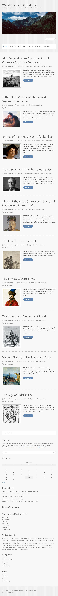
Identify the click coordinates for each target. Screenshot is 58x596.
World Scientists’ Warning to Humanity (27, 169)
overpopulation (38, 545)
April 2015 (5, 517)
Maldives (24, 545)
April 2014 (5, 523)
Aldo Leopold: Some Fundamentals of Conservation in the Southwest (20, 491)
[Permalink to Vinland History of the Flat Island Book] (11, 376)
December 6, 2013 (21, 361)
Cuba (30, 540)
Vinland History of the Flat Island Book (26, 357)
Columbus (34, 105)
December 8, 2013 (21, 320)
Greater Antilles (28, 543)
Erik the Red (5, 543)
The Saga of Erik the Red (17, 395)
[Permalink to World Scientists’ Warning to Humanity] (11, 184)
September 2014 (6, 519)
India (49, 543)
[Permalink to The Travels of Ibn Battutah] (11, 260)
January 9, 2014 (21, 245)
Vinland (21, 549)
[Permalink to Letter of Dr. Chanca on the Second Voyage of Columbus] (11, 119)
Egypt (44, 540)
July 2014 (4, 521)
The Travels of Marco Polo (18, 278)
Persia (48, 545)
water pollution (25, 549)
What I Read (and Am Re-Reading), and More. (33, 447)
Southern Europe (43, 547)
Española (11, 543)
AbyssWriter (9, 66)
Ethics (29, 46)
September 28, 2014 (22, 105)
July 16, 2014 (20, 173)
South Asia (27, 547)
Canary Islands (31, 538)
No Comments (48, 66)
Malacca (19, 545)
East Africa (34, 540)
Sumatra (50, 547)
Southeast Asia (34, 547)
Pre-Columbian (39, 209)
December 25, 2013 (22, 282)
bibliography (24, 538)
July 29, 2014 (20, 141)
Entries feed (5, 577)
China (8, 540)
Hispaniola (35, 543)
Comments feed (6, 579)
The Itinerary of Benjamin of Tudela (24, 316)
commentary (25, 540)
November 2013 (6, 529)
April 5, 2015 (20, 66)
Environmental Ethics (33, 66)
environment (50, 540)
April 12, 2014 (20, 209)
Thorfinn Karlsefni (6, 549)
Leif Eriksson (9, 545)
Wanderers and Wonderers (20, 5)
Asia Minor (10, 538)
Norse (34, 545)
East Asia (40, 540)
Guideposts (12, 46)
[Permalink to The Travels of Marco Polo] (11, 297)
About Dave (48, 46)
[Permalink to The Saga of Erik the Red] (11, 413)
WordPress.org (6, 581)
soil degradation (17, 547)
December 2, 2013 (21, 399)
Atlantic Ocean (17, 538)
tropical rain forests (15, 549)
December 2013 (6, 527)
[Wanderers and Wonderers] (29, 22)
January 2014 (5, 525)
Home (5, 46)
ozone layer (44, 545)
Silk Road (11, 547)
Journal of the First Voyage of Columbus (27, 137)
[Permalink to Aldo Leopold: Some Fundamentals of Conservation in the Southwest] (11, 78)
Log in (4, 575)
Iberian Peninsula (43, 543)
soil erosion (22, 547)
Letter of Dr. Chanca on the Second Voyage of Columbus (16, 494)
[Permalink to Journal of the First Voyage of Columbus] (11, 151)
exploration (19, 543)
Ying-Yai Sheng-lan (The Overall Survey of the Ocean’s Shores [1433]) (20, 501)
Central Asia (45, 538)
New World (29, 545)
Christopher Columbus (15, 540)
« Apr (3, 482)
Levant (14, 545)
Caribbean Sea (38, 538)
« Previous (8, 433)
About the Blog (37, 46)
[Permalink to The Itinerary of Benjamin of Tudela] (11, 337)
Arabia (4, 538)
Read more (28, 80)
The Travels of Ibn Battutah (19, 241)
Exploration (21, 46)
